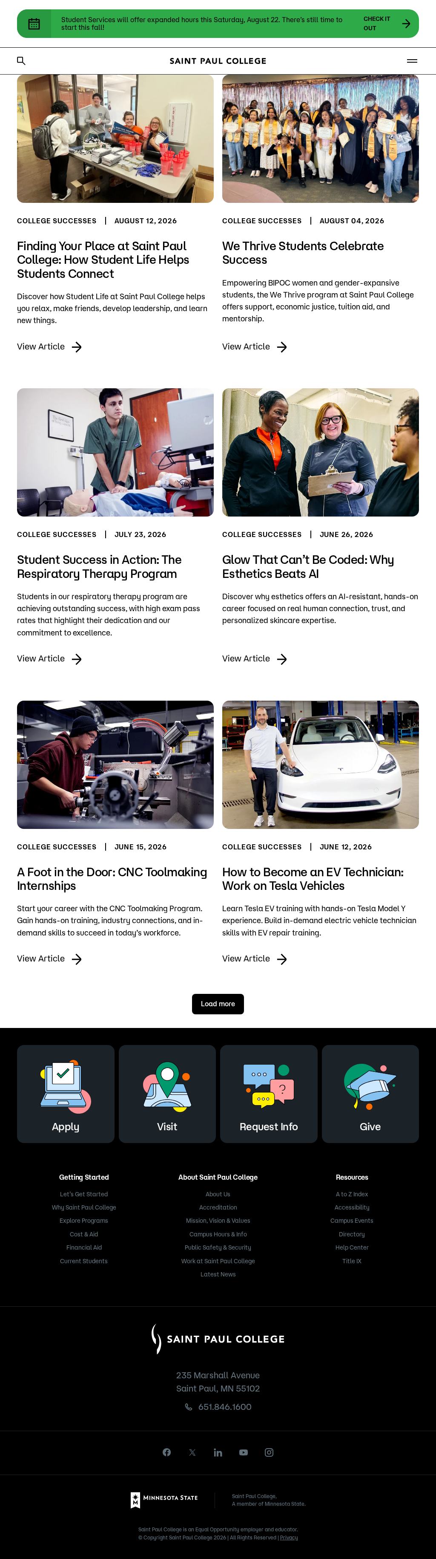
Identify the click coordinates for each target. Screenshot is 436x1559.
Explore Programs (84, 1220)
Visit (167, 1126)
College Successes (57, 221)
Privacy (289, 1537)
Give (370, 1126)
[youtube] (243, 1452)
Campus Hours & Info (218, 1234)
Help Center (352, 1247)
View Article (41, 346)
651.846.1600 (225, 1407)
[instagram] (269, 1452)
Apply (66, 1126)
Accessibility (352, 1207)
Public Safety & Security (218, 1247)
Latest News (218, 1274)
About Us (218, 1194)
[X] (192, 1452)
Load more (218, 1004)
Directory (352, 1234)
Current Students (84, 1261)
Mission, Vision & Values (218, 1220)
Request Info (269, 1126)
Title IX (351, 1261)
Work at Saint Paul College (218, 1261)
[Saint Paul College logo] (218, 61)
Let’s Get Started (84, 1194)
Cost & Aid (84, 1234)
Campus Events (351, 1220)
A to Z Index (352, 1194)
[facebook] (167, 1452)
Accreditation (218, 1207)
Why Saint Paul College (84, 1207)
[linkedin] (218, 1452)
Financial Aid (84, 1247)
